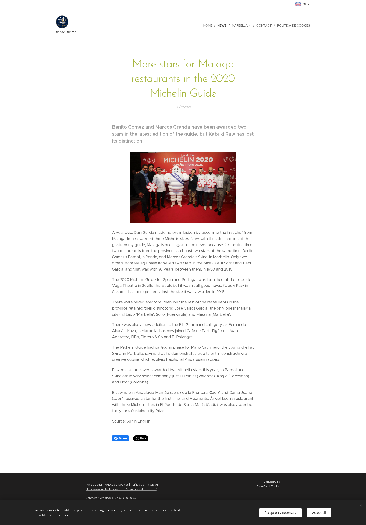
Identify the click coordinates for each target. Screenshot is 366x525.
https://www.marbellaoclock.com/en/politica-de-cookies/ (121, 489)
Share (123, 438)
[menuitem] (208, 25)
